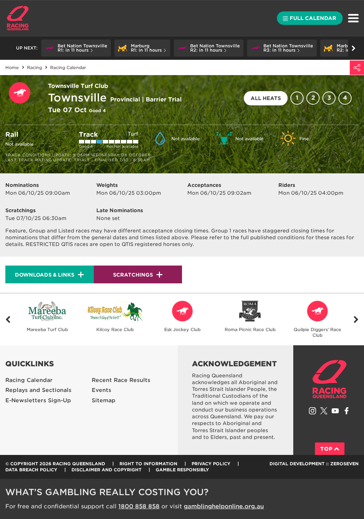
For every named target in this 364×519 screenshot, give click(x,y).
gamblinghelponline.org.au (224, 506)
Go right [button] (353, 48)
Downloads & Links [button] (44, 275)
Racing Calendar (29, 380)
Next (356, 319)
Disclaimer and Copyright (106, 469)
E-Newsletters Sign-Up (38, 400)
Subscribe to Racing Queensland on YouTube (335, 411)
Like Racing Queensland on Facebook (347, 411)
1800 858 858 (139, 506)
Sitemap (104, 400)
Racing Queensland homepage (329, 379)
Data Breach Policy (31, 469)
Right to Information (148, 463)
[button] (76, 48)
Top (326, 449)
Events (101, 390)
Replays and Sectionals (38, 390)
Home (17, 18)
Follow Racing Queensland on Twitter (324, 411)
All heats (266, 98)
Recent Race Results (121, 380)
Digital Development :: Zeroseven (314, 463)
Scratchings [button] (133, 275)
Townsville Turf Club (78, 86)
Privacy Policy (211, 463)
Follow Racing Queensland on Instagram (312, 411)
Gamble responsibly (182, 469)
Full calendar (313, 18)
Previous (8, 319)
